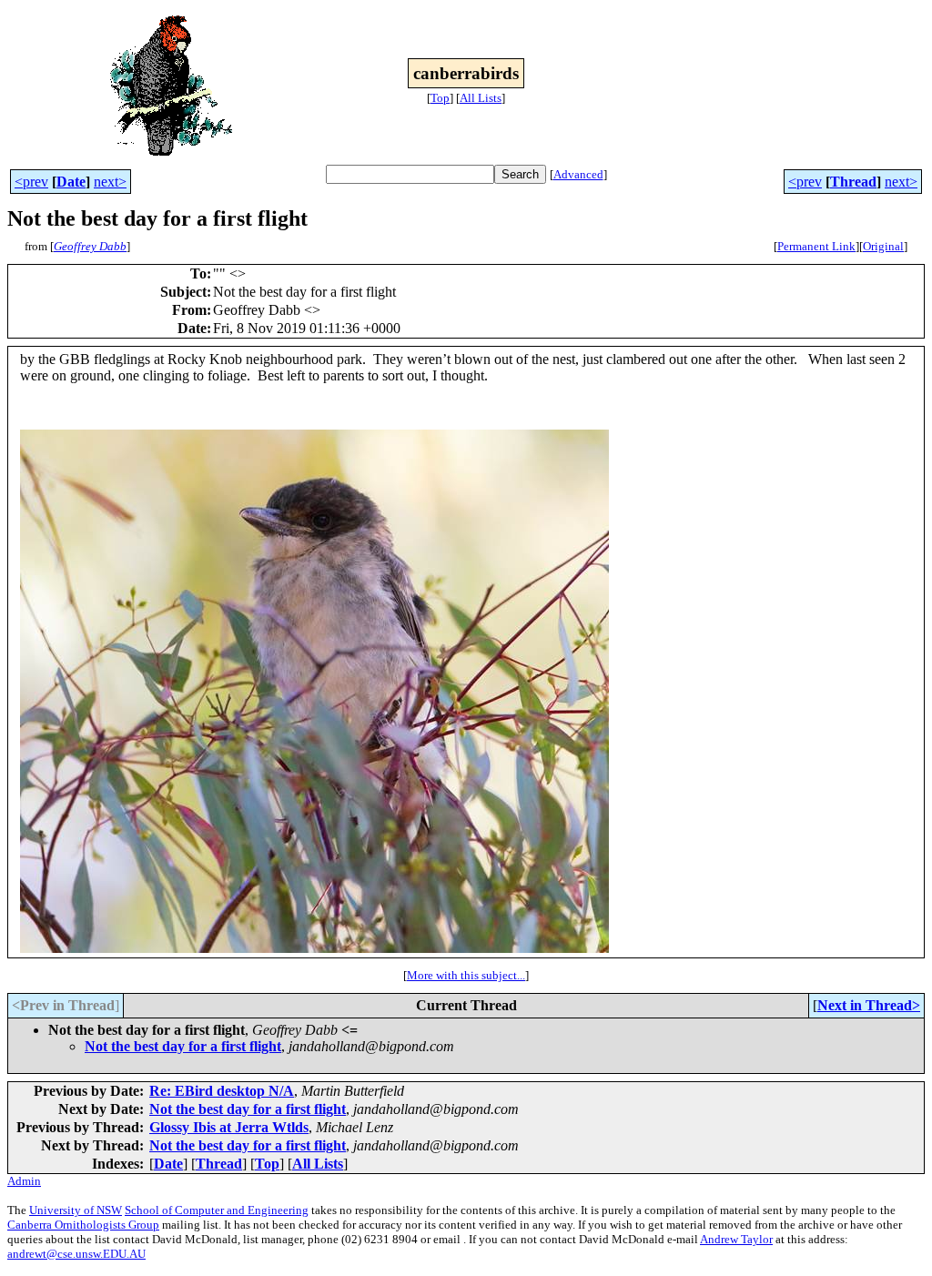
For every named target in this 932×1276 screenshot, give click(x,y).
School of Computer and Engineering (217, 1210)
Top (440, 98)
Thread (853, 181)
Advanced (578, 174)
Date (71, 181)
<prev (31, 181)
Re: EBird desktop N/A (221, 1091)
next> (110, 181)
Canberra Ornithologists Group (83, 1224)
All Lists (480, 98)
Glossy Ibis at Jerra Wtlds (229, 1127)
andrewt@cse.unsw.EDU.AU (76, 1254)
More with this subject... (466, 975)
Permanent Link (816, 246)
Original (883, 246)
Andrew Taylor (736, 1239)
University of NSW (75, 1210)
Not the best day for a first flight (183, 1046)
